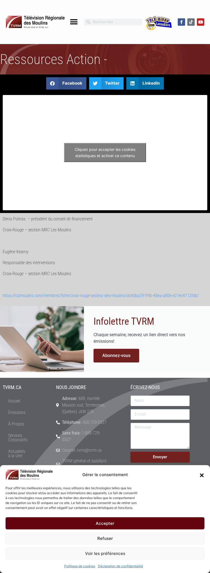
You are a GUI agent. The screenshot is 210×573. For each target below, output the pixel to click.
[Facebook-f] (181, 22)
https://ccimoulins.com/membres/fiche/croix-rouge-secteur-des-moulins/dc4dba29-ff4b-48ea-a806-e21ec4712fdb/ (101, 295)
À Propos (16, 424)
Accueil (14, 401)
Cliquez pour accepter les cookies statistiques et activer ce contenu (105, 152)
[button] (202, 474)
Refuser (105, 538)
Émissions (16, 412)
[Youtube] (200, 22)
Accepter (105, 523)
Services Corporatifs (18, 437)
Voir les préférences (105, 553)
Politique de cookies (79, 566)
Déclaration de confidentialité (120, 566)
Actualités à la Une (16, 453)
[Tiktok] (191, 22)
